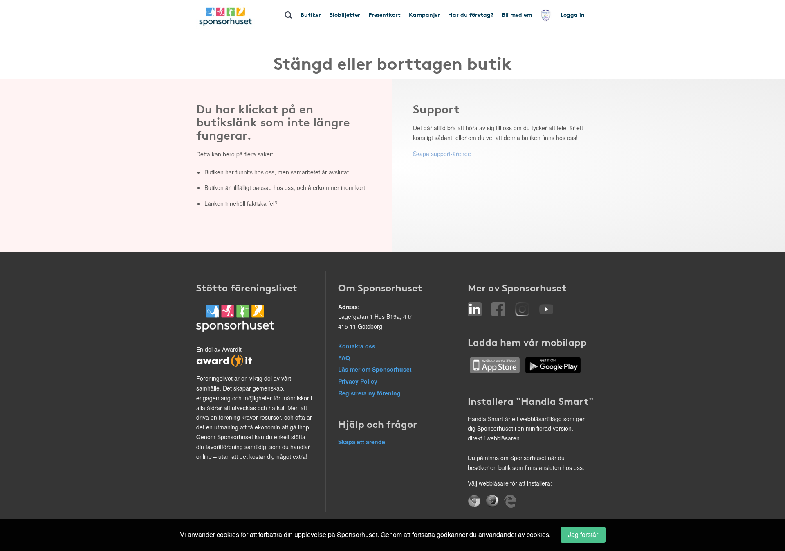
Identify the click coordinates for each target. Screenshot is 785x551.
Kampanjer (424, 14)
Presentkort (384, 14)
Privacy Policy (357, 381)
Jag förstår (583, 534)
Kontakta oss (356, 346)
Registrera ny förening (369, 393)
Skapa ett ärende (361, 442)
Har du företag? (470, 14)
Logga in (573, 14)
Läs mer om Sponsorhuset (375, 369)
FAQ (344, 358)
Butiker (311, 14)
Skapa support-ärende (442, 153)
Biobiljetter (344, 14)
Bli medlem (517, 14)
